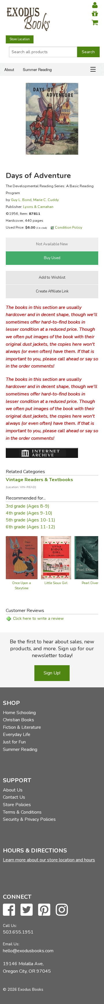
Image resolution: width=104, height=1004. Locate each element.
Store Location (20, 39)
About (9, 69)
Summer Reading (37, 69)
